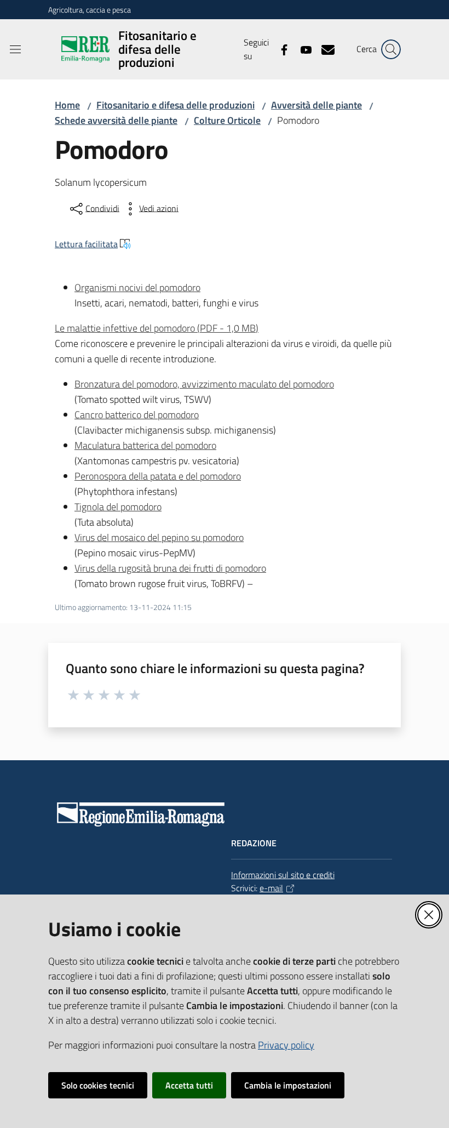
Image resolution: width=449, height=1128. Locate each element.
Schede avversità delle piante (116, 120)
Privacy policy (286, 1045)
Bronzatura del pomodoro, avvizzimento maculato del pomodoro (204, 384)
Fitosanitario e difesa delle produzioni (175, 105)
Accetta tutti (189, 1085)
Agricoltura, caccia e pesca (89, 9)
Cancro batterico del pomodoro (136, 414)
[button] (391, 49)
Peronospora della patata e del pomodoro (157, 476)
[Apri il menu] (15, 49)
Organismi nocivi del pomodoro (137, 287)
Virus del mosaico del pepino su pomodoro (159, 537)
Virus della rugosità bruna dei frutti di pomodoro (170, 568)
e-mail (271, 888)
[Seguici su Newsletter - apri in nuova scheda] (324, 48)
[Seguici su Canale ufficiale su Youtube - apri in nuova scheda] (302, 48)
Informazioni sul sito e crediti (283, 874)
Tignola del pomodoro (118, 506)
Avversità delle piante (316, 105)
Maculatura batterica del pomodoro (145, 445)
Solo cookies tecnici (97, 1085)
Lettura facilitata (86, 243)
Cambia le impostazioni (287, 1085)
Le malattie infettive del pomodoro (156, 328)
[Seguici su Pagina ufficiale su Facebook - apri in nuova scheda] (280, 48)
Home (67, 105)
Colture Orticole (227, 120)
